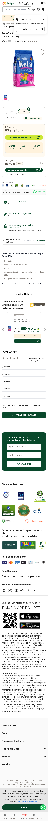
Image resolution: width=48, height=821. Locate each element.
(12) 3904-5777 (9, 576)
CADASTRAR (24, 463)
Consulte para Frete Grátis (29, 336)
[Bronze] (25, 495)
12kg (24, 111)
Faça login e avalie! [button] (26, 415)
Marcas (6, 756)
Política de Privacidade (27, 802)
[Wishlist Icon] (38, 9)
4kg (11, 111)
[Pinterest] (16, 590)
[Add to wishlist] (42, 53)
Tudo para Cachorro (13, 741)
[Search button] (29, 9)
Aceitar (24, 807)
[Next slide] (45, 329)
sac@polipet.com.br (31, 576)
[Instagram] (4, 590)
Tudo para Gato (10, 748)
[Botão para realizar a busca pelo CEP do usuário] (42, 29)
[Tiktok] (28, 590)
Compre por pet (12, 24)
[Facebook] (10, 590)
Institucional (9, 725)
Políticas (7, 764)
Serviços (6, 733)
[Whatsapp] (22, 590)
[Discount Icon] (33, 9)
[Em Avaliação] (7, 185)
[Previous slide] (3, 329)
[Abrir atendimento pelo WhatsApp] (43, 807)
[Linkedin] (34, 590)
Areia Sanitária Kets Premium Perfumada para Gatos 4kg (23, 320)
